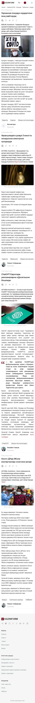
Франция (14, 259)
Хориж (12, 120)
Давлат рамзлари (7, 666)
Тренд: (3, 7)
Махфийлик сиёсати (7, 663)
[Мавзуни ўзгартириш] (26, 2)
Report (16, 162)
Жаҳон (3, 648)
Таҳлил (3, 641)
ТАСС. (3, 482)
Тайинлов (25, 7)
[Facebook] (13, 20)
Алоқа (3, 688)
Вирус (4, 600)
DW (15, 300)
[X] (16, 20)
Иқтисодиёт (5, 645)
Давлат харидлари (7, 673)
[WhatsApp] (6, 20)
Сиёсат (3, 638)
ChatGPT (5, 443)
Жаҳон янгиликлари (26, 120)
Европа (5, 120)
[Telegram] (9, 20)
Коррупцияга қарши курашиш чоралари (13, 670)
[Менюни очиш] (32, 2)
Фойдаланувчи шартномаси (10, 659)
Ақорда (18, 7)
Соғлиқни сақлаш (16, 600)
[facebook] (13, 623)
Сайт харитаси (6, 684)
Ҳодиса (32, 7)
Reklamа (4, 691)
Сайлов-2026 (11, 7)
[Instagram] (2, 20)
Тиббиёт (29, 600)
